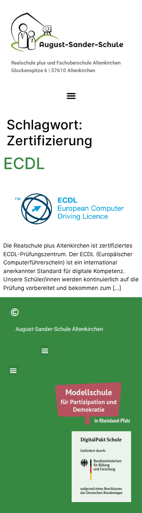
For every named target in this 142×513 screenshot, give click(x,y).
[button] (71, 95)
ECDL (24, 163)
